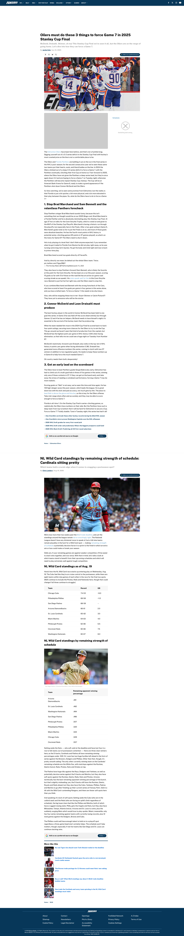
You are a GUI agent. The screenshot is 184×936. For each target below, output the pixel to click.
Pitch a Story (87, 919)
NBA (33, 3)
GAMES (76, 3)
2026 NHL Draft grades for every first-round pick (63, 422)
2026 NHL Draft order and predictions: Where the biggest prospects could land (74, 426)
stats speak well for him (79, 278)
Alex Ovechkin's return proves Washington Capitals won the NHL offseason (72, 419)
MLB (27, 3)
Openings (85, 916)
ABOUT (83, 3)
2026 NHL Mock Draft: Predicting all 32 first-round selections (68, 429)
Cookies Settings (115, 923)
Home (46, 443)
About (45, 916)
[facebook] (168, 2)
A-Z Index (135, 916)
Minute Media (33, 930)
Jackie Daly (47, 50)
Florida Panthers (62, 162)
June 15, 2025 (79, 266)
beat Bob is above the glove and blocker (60, 393)
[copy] (56, 54)
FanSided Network (115, 916)
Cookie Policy (48, 923)
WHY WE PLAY (43, 3)
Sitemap (46, 919)
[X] (172, 2)
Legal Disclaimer (67, 923)
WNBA (52, 3)
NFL (21, 3)
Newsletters (66, 919)
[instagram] (176, 2)
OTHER (68, 3)
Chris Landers (48, 471)
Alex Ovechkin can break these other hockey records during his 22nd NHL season (75, 416)
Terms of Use (136, 919)
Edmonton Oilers (54, 152)
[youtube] (180, 2)
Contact (64, 916)
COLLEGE (59, 3)
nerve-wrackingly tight (82, 537)
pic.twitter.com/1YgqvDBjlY (55, 263)
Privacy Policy (113, 919)
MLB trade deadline (85, 535)
